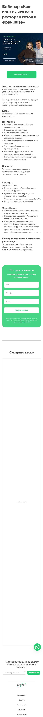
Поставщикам (21, 714)
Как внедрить (21, 705)
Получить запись (21, 74)
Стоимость (22, 710)
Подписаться (34, 672)
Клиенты (21, 700)
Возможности (22, 695)
